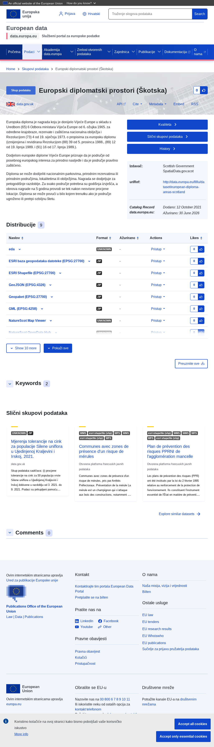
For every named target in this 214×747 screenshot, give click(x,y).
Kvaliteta (164, 124)
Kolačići (81, 657)
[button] (81, 3)
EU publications (154, 643)
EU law (147, 615)
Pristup (156, 249)
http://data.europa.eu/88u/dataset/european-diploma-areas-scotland (183, 187)
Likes (194, 238)
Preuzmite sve (188, 363)
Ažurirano (127, 238)
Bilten (146, 592)
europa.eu (13, 704)
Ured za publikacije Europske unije (32, 580)
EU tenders (150, 622)
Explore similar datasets (180, 514)
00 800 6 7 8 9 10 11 (115, 699)
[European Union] (38, 688)
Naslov (14, 238)
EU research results (157, 629)
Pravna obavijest (87, 651)
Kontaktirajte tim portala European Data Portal (104, 589)
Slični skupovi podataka (165, 136)
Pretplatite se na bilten (91, 597)
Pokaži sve (60, 348)
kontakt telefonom (88, 709)
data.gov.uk (25, 104)
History (165, 149)
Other (107, 627)
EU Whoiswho (153, 636)
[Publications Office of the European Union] (38, 592)
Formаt (102, 238)
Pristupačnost (85, 663)
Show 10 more (26, 348)
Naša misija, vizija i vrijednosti (164, 585)
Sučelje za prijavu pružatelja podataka (170, 649)
